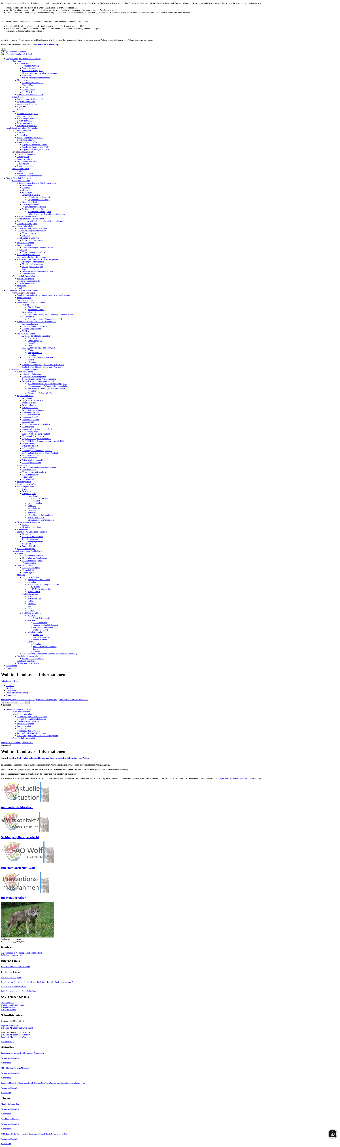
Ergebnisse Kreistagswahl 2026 (35, 149)
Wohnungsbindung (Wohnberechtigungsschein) (47, 386)
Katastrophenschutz (30, 204)
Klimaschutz (22, 553)
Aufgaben (37, 644)
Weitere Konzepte (40, 630)
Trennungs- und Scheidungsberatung (37, 450)
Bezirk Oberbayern (36, 517)
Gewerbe (26, 190)
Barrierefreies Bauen (31, 546)
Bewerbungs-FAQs (25, 121)
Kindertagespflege (30, 431)
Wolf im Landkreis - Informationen (31, 257)
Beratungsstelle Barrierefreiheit (41, 520)
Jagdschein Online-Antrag (39, 199)
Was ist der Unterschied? (43, 627)
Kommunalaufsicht (30, 324)
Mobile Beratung (29, 443)
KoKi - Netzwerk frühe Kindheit (36, 424)
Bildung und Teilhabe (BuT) (40, 393)
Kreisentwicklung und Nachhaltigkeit (27, 551)
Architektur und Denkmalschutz (30, 219)
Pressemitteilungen (25, 173)
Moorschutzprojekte (25, 243)
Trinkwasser (27, 477)
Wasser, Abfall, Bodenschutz (24, 276)
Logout (20, 109)
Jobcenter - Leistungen (31, 374)
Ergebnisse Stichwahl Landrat (34, 145)
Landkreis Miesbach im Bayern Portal (17, 1028)
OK (3, 49)
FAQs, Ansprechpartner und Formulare (38, 348)
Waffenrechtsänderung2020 (39, 211)
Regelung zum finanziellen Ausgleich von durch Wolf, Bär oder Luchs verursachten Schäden (40, 982)
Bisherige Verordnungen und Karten (37, 271)
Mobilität (21, 575)
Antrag (25, 87)
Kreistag (20, 133)
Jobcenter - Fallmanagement (34, 376)
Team (35, 649)
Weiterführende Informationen (40, 515)
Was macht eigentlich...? (27, 125)
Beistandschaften (29, 403)
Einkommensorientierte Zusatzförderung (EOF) (47, 384)
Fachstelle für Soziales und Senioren (32, 532)
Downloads (32, 510)
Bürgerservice (17, 61)
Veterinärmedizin (24, 297)
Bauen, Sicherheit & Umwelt (18, 178)
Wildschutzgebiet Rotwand (28, 254)
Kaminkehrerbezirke (30, 202)
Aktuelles (26, 235)
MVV (30, 596)
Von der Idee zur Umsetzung (45, 646)
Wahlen (25, 331)
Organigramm (23, 156)
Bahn (30, 608)
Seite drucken (27, 742)
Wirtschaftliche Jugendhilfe (33, 460)
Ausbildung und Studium (10, 1119)
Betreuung (26, 491)
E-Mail (4, 955)
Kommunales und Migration (23, 293)
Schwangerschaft (24, 481)
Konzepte (32, 620)
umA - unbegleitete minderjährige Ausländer (40, 453)
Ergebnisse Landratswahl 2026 (35, 147)
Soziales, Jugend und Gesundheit (25, 369)
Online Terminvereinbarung (12, 1005)
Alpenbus (32, 603)
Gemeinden (22, 135)
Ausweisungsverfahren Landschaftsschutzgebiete (37, 259)
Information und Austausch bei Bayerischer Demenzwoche (22, 1053)
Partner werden (28, 90)
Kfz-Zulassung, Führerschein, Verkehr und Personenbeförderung (49, 654)
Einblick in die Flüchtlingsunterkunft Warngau (41, 367)
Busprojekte (38, 634)
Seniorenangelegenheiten (32, 541)
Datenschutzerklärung (48, 44)
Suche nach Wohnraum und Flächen (37, 357)
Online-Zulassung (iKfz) (32, 70)
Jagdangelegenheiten (31, 195)
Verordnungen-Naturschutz (33, 252)
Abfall (19, 288)
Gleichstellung (23, 164)
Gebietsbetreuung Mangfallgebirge (31, 231)
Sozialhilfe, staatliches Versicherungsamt (39, 379)
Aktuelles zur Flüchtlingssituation (36, 336)
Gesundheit (22, 465)
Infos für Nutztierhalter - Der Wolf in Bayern (20, 991)
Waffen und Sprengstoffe (32, 209)
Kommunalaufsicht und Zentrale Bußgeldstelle (36, 321)
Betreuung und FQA (25, 486)
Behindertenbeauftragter (32, 527)
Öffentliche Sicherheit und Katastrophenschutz (36, 183)
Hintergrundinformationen (33, 262)
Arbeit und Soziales (25, 372)
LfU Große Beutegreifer (11, 978)
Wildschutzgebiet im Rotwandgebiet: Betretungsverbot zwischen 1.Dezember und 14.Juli (34, 1134)
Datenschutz (11, 666)
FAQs (24, 269)
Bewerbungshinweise (26, 123)
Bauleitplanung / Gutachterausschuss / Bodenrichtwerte (40, 221)
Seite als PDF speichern (11, 742)
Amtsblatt (21, 171)
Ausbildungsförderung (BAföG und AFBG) (46, 388)
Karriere (15, 111)
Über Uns (32, 505)
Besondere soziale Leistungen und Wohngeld (41, 381)
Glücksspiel (27, 192)
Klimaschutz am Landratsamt (34, 558)
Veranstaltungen (29, 233)
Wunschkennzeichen (31, 68)
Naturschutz (22, 250)
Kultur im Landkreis (25, 166)
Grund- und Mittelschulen (33, 658)
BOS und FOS (34, 591)
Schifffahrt (21, 286)
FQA (24, 489)
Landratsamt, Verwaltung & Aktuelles (22, 128)
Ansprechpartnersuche (26, 154)
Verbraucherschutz (25, 300)
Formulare (26, 75)
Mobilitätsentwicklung (31, 613)
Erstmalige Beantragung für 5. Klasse (43, 584)
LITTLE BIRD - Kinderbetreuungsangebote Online (44, 441)
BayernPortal (22, 106)
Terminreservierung (30, 66)
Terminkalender (28, 570)
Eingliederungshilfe (30, 412)
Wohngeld (32, 391)
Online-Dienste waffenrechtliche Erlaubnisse (46, 214)
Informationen (18, 97)
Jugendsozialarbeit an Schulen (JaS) (37, 429)
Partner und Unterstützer (32, 240)
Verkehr (25, 305)
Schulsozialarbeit (29, 448)
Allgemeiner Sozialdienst (32, 400)
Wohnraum (32, 362)
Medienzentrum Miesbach (28, 663)
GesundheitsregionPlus (26, 484)
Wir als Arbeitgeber (25, 116)
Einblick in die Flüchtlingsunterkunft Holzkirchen (43, 364)
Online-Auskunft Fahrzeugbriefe (36, 78)
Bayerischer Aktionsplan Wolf (13, 987)
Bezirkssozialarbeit (30, 407)
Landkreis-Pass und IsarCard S (30, 94)
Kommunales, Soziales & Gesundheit (22, 290)
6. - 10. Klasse (34, 587)
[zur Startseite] (13, 52)
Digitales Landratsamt (26, 102)
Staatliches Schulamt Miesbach (30, 656)
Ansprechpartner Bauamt (27, 216)
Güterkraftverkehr (35, 307)
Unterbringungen (35, 340)
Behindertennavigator (26, 548)
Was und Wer (28, 85)
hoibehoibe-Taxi (34, 599)
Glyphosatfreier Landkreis (28, 238)
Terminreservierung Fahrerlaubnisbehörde (45, 319)
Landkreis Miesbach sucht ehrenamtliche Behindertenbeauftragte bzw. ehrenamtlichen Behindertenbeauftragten (43, 1083)
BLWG (25, 525)
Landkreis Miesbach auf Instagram (15, 1035)
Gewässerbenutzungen (26, 283)
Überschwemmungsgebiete (28, 281)
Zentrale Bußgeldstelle (31, 329)
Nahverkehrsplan (40, 622)
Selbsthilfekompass (30, 539)
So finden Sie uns (40, 498)
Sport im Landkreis (25, 565)
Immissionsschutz (24, 245)
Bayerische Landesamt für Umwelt (233, 778)
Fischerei (26, 188)
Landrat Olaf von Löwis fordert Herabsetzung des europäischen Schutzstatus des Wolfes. (49, 758)
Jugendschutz (28, 422)
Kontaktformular (19, 955)
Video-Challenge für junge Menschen (15, 1068)
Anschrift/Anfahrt (8, 1010)
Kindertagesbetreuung (31, 462)
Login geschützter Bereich (28, 161)
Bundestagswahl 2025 (26, 140)
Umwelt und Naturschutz (22, 226)
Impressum (11, 668)
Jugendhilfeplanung (30, 419)
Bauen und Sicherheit (21, 180)
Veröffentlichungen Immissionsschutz (38, 247)
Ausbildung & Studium (27, 118)
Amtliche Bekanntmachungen (29, 176)
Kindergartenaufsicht (31, 415)
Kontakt (36, 501)
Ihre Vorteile (27, 92)
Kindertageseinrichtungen (33, 410)
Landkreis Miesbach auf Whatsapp (15, 1037)
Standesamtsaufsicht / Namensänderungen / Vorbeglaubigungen (43, 295)
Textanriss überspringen (11, 1058)
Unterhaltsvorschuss (30, 455)
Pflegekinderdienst (30, 446)
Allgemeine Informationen (39, 579)
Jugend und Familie (25, 395)
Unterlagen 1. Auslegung (32, 264)
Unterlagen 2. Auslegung (32, 266)
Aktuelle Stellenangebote (27, 113)
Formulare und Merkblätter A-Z (30, 99)
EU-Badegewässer (30, 474)
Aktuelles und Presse (20, 168)
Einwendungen (28, 274)
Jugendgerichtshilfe (30, 417)
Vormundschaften (29, 458)
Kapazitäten (33, 343)
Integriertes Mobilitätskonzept (45, 625)
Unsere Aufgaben (35, 503)
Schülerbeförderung (30, 577)
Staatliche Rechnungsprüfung (34, 326)
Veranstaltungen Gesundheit (34, 472)
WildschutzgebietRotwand (39, 197)
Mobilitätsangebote (30, 594)
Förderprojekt (28, 427)
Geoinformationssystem (27, 223)
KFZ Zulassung (29, 312)
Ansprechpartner (35, 352)
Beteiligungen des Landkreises (30, 137)
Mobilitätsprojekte (35, 632)
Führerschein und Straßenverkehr (31, 302)
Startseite (10, 685)
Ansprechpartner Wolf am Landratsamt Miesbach (21, 953)
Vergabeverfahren (24, 159)
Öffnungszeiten (7, 1002)
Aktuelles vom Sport (31, 568)
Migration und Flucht (26, 333)
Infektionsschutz (29, 470)
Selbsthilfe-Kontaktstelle (32, 536)
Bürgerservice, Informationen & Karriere (23, 58)
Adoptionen (27, 398)
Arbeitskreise (22, 529)
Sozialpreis (26, 544)
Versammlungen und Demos (34, 207)
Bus (29, 606)
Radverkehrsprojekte (41, 637)
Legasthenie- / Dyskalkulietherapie (36, 438)
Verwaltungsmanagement (22, 152)
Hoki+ (30, 601)
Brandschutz (27, 185)
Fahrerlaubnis (28, 317)
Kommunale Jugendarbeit (33, 436)
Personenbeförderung (37, 309)
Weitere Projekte (40, 639)
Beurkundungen (29, 405)
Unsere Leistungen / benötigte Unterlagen (39, 73)
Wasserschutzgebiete (25, 278)
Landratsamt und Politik (22, 130)
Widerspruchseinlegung (27, 104)
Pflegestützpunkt (29, 493)
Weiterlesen (6, 1063)
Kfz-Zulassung (23, 63)
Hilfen (30, 345)
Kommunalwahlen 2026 (27, 142)
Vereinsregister (28, 572)
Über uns (31, 642)
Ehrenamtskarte (23, 80)
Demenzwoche (28, 534)
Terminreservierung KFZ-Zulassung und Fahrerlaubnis (51, 314)
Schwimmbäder (28, 479)
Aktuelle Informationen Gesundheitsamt (39, 467)
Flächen (31, 360)
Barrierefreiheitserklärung (17, 693)
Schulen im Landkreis (26, 661)
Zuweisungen (33, 338)
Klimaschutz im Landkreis (33, 556)
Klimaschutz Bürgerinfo (32, 560)
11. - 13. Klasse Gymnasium (39, 589)
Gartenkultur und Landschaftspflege (32, 228)
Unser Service (33, 496)
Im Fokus (32, 615)
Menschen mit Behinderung (28, 522)
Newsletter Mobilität (41, 618)
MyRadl (31, 611)
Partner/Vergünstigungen (32, 82)
